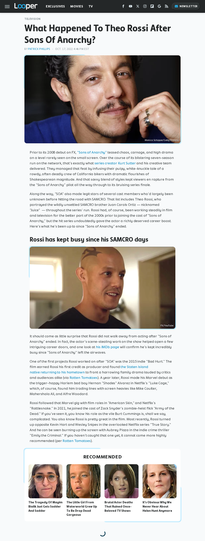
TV (90, 6)
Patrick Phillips (39, 49)
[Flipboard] (152, 7)
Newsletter (189, 6)
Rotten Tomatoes (83, 377)
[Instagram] (145, 7)
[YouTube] (131, 7)
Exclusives (55, 6)
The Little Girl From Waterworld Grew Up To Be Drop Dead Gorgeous (81, 508)
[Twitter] (138, 7)
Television (32, 19)
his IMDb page (107, 347)
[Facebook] (123, 7)
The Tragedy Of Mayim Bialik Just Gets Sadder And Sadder (45, 506)
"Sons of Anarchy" (92, 152)
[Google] (159, 7)
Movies (76, 6)
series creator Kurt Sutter (115, 163)
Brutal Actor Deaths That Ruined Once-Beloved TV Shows (119, 506)
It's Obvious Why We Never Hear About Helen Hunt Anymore (157, 506)
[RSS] (167, 7)
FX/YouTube (167, 325)
